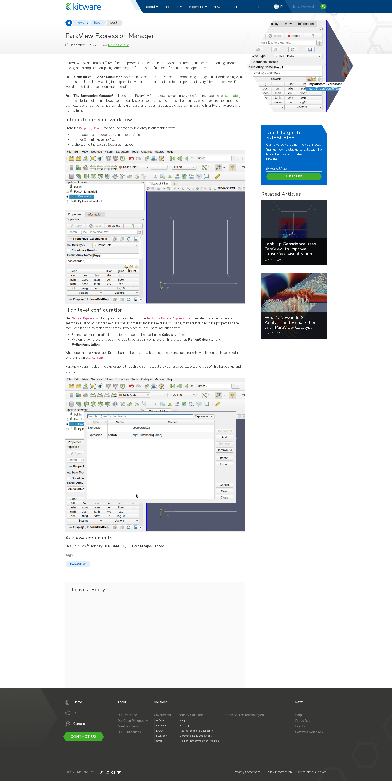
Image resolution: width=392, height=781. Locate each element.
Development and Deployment (196, 735)
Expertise (196, 6)
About (150, 6)
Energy (160, 730)
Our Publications (129, 732)
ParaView (78, 564)
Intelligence (162, 725)
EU (282, 6)
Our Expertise (127, 715)
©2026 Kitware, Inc (80, 772)
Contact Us (84, 736)
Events (300, 726)
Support (184, 720)
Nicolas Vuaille (118, 45)
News (218, 6)
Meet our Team (128, 726)
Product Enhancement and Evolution (199, 741)
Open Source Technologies (244, 715)
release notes (229, 96)
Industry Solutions (191, 715)
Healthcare (161, 735)
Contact (260, 6)
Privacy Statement (247, 772)
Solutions (172, 6)
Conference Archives (312, 772)
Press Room (304, 721)
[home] (68, 23)
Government (162, 715)
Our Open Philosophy (133, 721)
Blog (298, 715)
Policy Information (278, 772)
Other (159, 741)
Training (184, 725)
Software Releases (309, 732)
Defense (160, 720)
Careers (238, 6)
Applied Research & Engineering (197, 730)
